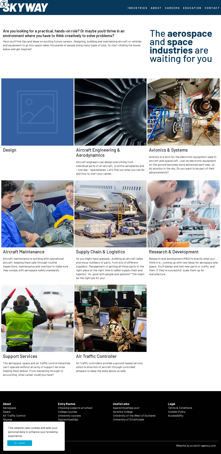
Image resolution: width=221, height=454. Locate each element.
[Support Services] (37, 318)
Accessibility (175, 415)
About (156, 7)
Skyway (7, 419)
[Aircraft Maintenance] (37, 214)
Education (192, 7)
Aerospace (9, 407)
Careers (172, 7)
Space (7, 411)
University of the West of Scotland (134, 415)
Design (9, 150)
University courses (69, 415)
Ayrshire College (123, 411)
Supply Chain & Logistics (100, 251)
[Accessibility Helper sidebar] (4, 4)
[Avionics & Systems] (183, 112)
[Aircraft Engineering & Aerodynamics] (110, 112)
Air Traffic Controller (96, 356)
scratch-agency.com (203, 445)
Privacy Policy (47, 443)
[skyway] (25, 7)
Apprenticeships (68, 419)
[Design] (37, 112)
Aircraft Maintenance (23, 251)
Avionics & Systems (168, 150)
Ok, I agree (19, 443)
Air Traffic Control (14, 415)
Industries (138, 7)
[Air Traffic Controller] (110, 318)
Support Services (20, 356)
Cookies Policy (176, 411)
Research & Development (174, 251)
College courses (67, 411)
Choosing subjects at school (75, 407)
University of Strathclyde (128, 419)
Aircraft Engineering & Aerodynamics (98, 152)
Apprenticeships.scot (126, 407)
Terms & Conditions (180, 407)
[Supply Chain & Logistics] (110, 214)
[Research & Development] (183, 214)
